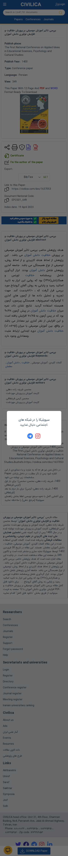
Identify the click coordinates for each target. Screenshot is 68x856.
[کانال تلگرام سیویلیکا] (30, 436)
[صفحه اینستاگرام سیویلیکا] (38, 436)
